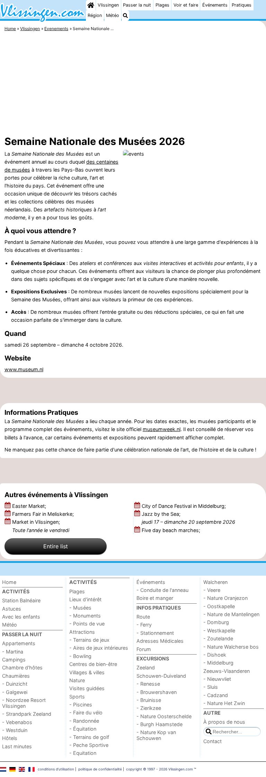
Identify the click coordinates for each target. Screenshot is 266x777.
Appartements (18, 643)
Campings (14, 659)
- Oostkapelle (219, 606)
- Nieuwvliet (217, 679)
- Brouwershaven (156, 692)
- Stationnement (155, 633)
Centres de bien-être (93, 664)
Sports (77, 697)
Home (9, 582)
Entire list (55, 546)
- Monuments (85, 616)
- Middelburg (218, 663)
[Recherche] (125, 15)
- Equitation (82, 753)
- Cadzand (215, 695)
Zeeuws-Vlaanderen (226, 671)
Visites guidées (87, 688)
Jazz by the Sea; (188, 518)
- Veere (211, 590)
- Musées (80, 608)
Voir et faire (186, 5)
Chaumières (16, 676)
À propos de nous (224, 722)
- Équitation (82, 729)
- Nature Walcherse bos (231, 647)
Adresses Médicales (160, 641)
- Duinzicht (14, 684)
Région (95, 15)
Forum (143, 649)
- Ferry (144, 625)
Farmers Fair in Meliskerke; (43, 514)
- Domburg (216, 622)
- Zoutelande (218, 638)
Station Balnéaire (21, 600)
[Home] (91, 5)
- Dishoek (214, 655)
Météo (112, 15)
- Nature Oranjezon (225, 598)
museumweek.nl (161, 429)
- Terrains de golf (89, 737)
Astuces (11, 609)
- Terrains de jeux (89, 640)
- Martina (12, 652)
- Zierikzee (148, 708)
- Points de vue (87, 624)
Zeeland (145, 667)
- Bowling (80, 656)
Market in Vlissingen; (40, 526)
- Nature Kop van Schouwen (156, 735)
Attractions (82, 632)
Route (143, 617)
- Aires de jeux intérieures (98, 648)
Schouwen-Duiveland (161, 676)
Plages (162, 5)
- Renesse (148, 684)
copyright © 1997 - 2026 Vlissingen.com (159, 769)
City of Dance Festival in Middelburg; (184, 506)
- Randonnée (84, 721)
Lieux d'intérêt (85, 599)
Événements (215, 5)
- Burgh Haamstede (159, 724)
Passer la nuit (137, 5)
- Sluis (210, 687)
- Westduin (14, 730)
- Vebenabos (17, 722)
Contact (212, 741)
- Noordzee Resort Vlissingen (24, 703)
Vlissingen (108, 5)
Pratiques (241, 5)
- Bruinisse (148, 700)
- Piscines (80, 704)
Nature (77, 680)
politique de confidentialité (100, 769)
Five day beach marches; (172, 530)
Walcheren (215, 582)
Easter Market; (29, 506)
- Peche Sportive (88, 745)
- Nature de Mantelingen (231, 614)
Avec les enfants (21, 617)
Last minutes (17, 746)
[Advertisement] (133, 84)
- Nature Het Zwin (224, 703)
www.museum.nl (24, 369)
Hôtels (9, 738)
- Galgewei (14, 692)
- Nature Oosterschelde (164, 716)
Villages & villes (87, 672)
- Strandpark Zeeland (26, 714)
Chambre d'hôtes (22, 667)
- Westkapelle (219, 630)
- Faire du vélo (86, 712)
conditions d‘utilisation (56, 769)
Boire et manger (154, 598)
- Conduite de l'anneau (162, 590)
